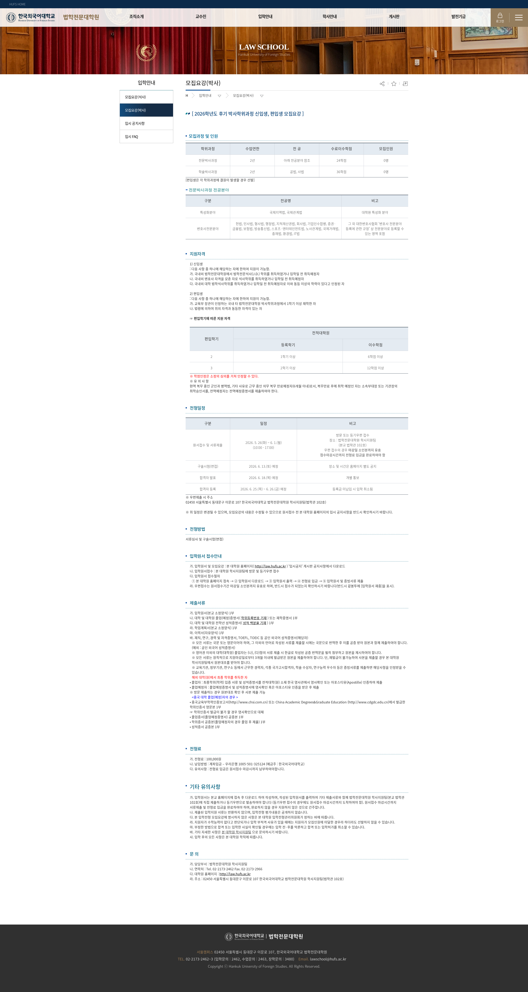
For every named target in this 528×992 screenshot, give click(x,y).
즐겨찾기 (394, 83)
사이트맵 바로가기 (518, 17)
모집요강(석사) (135, 96)
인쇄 (405, 83)
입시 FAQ (131, 136)
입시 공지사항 (135, 123)
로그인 (500, 21)
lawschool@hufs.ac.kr (328, 958)
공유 (382, 83)
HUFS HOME (17, 4)
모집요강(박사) (135, 110)
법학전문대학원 (81, 17)
